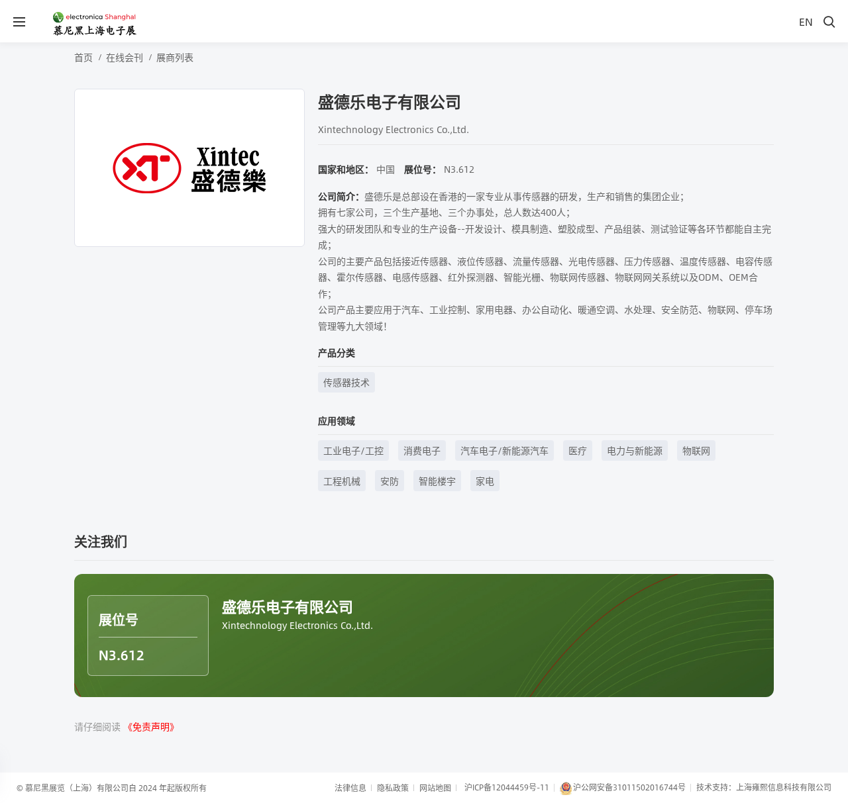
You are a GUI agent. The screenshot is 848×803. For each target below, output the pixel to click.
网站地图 (435, 788)
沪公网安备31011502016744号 (629, 787)
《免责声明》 (151, 726)
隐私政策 (393, 788)
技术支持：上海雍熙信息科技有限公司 (763, 787)
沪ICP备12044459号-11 (506, 787)
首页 (83, 57)
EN (806, 21)
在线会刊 (124, 57)
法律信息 (350, 788)
